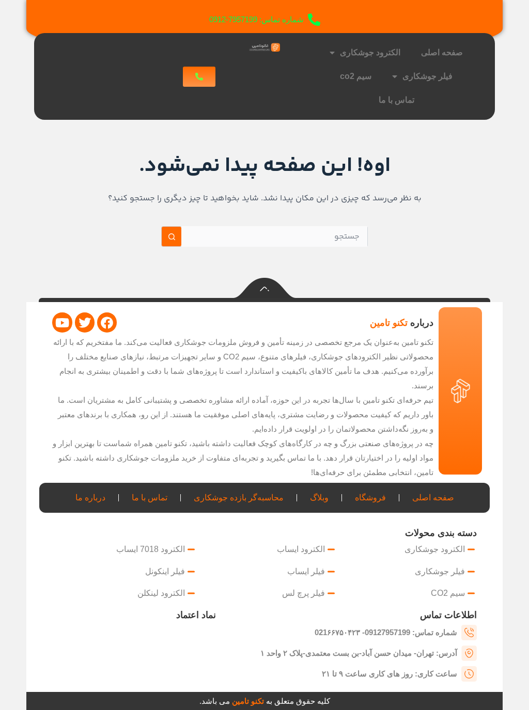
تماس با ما (396, 100)
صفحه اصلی (442, 52)
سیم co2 (355, 76)
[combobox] (274, 236)
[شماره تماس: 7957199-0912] (314, 19)
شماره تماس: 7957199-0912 (256, 19)
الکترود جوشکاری (370, 52)
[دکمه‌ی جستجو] (171, 236)
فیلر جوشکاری (427, 76)
